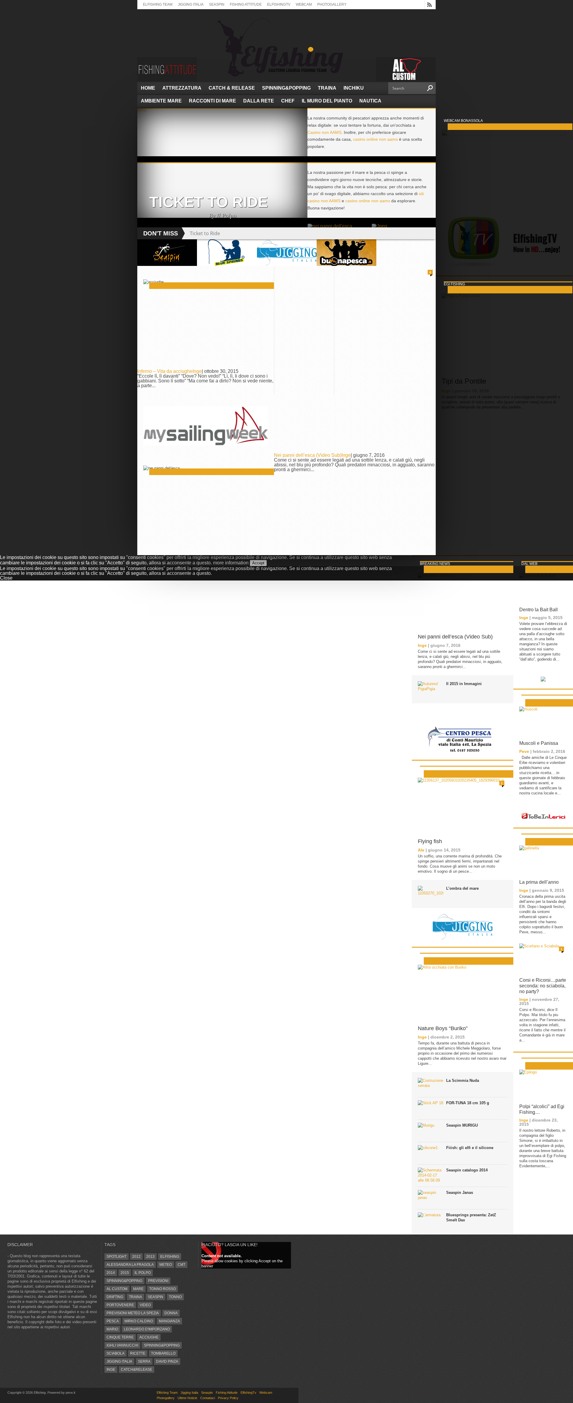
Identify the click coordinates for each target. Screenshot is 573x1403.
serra (144, 1361)
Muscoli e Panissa (538, 743)
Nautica (370, 100)
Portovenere (120, 1305)
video (145, 1305)
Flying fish (430, 841)
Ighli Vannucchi (122, 1345)
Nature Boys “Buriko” (443, 1028)
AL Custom (117, 1289)
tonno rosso (162, 1289)
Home (148, 88)
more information (231, 562)
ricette (137, 1353)
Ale (421, 850)
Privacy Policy (228, 1398)
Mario (112, 1329)
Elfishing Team (157, 4)
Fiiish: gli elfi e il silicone (469, 1147)
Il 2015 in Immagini (464, 683)
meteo (165, 1265)
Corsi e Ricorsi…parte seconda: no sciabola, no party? (542, 986)
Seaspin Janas (459, 1192)
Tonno (175, 1297)
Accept (258, 563)
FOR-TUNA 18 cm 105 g (467, 1103)
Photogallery (331, 4)
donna (171, 1313)
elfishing (169, 1257)
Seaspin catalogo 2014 (467, 1170)
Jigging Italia (191, 4)
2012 (136, 1257)
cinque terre (120, 1337)
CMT (181, 1265)
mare (138, 1289)
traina (135, 1297)
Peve (524, 751)
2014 (111, 1273)
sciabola (115, 1353)
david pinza (167, 1361)
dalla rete (258, 100)
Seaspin (216, 4)
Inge (197, 371)
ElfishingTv (278, 4)
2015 (125, 1273)
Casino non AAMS (324, 132)
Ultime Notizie (187, 1398)
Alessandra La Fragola (130, 1265)
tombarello (163, 1353)
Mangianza (169, 1321)
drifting (115, 1297)
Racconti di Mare (212, 100)
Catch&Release (136, 1369)
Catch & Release (232, 88)
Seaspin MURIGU (462, 1125)
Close (6, 578)
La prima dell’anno (539, 882)
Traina (327, 88)
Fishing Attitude (246, 4)
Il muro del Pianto (327, 100)
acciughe (148, 1337)
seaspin (155, 1297)
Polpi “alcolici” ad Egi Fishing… (541, 1109)
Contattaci (207, 1398)
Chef (288, 100)
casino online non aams (375, 139)
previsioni (158, 1281)
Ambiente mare (161, 100)
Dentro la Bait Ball (538, 609)
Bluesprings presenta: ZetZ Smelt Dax (471, 1217)
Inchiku (354, 88)
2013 (150, 1257)
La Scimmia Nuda (462, 1080)
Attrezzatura (181, 88)
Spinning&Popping (286, 88)
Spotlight (117, 1257)
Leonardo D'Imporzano (147, 1329)
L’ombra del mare (462, 888)
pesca (113, 1321)
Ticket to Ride (205, 233)
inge (111, 1369)
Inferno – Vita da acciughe (164, 371)
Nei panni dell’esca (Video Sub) (307, 455)
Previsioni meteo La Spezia (133, 1313)
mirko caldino (138, 1321)
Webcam (304, 4)
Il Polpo (143, 1273)
